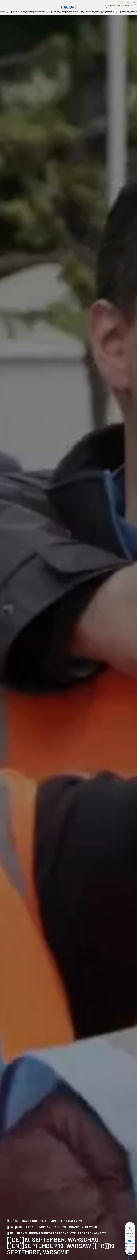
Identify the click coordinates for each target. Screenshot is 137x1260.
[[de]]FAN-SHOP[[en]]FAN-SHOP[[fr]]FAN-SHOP (120, 5)
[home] (6, 7)
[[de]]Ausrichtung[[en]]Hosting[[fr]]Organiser (26, 12)
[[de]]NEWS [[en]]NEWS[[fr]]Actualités (62, 12)
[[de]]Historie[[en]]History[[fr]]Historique (97, 12)
